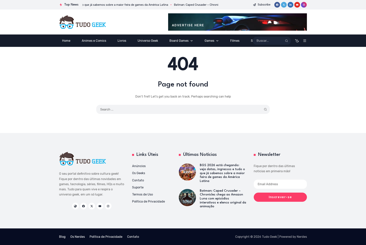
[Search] (286, 40)
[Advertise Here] (237, 22)
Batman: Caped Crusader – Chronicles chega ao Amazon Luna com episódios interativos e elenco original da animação (223, 198)
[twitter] (284, 5)
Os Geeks (138, 173)
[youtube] (297, 5)
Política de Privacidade (148, 201)
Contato (138, 180)
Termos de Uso (142, 194)
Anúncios (139, 166)
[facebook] (277, 5)
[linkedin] (290, 5)
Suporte (138, 187)
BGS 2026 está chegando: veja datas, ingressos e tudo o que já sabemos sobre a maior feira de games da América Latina (222, 173)
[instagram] (304, 5)
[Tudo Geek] (82, 22)
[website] (75, 206)
